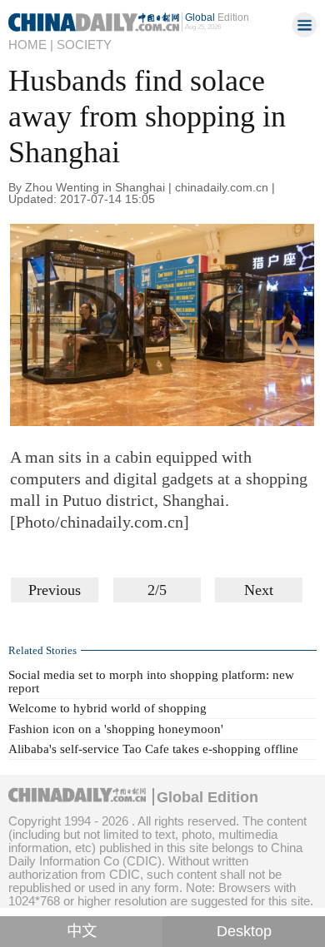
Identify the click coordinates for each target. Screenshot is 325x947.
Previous (54, 590)
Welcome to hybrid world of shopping (107, 708)
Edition (217, 17)
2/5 (157, 590)
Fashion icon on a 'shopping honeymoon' (115, 729)
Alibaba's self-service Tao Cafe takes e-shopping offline (153, 749)
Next (258, 590)
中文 (82, 931)
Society (84, 44)
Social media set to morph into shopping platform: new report (151, 681)
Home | (30, 44)
